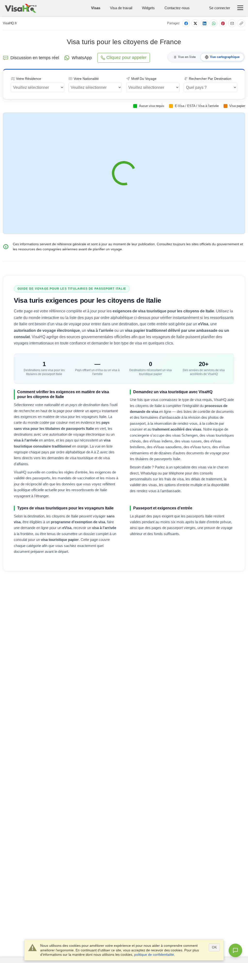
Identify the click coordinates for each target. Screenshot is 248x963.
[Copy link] (241, 23)
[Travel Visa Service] (21, 8)
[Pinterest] (223, 23)
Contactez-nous (177, 8)
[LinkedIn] (204, 23)
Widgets (148, 8)
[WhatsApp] (213, 23)
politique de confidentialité (154, 954)
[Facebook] (186, 23)
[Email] (232, 23)
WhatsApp (82, 57)
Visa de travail (121, 8)
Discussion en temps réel (34, 57)
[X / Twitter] (195, 23)
